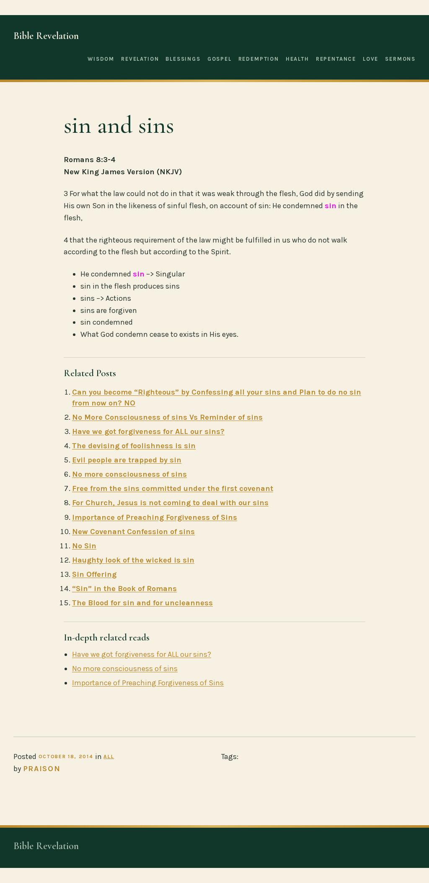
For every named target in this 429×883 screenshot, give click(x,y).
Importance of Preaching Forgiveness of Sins (154, 517)
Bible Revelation (46, 36)
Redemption (258, 59)
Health (297, 59)
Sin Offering (94, 574)
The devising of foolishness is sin (134, 445)
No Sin (84, 545)
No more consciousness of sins (129, 474)
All (108, 756)
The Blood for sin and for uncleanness (142, 602)
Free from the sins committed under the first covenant (172, 488)
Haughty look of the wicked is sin (133, 560)
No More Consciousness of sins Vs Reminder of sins (167, 417)
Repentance (336, 59)
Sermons (400, 59)
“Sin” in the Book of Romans (124, 588)
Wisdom (101, 59)
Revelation (140, 59)
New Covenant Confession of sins (133, 531)
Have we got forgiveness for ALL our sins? (148, 431)
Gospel (219, 59)
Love (370, 59)
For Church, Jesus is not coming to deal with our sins (170, 502)
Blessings (182, 59)
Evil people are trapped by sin (126, 460)
